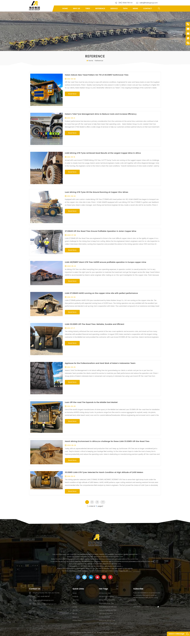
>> (103, 502)
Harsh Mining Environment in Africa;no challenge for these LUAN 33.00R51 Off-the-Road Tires (107, 441)
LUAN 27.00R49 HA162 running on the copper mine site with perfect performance (101, 293)
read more (72, 94)
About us (76, 600)
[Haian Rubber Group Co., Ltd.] (34, 5)
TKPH (125, 8)
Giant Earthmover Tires (106, 603)
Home (65, 8)
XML (119, 633)
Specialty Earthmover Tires (107, 610)
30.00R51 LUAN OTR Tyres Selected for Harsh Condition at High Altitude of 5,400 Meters (104, 472)
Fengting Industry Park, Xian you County (46, 593)
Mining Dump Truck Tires (107, 600)
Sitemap (113, 633)
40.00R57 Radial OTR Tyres (108, 624)
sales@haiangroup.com (149, 3)
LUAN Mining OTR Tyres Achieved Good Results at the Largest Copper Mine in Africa (103, 153)
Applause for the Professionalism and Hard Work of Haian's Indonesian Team (100, 363)
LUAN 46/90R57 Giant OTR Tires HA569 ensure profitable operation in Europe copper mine (105, 262)
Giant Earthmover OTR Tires (108, 607)
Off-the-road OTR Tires (106, 597)
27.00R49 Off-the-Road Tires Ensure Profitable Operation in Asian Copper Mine (100, 231)
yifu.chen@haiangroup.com (47, 604)
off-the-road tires (105, 593)
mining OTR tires (104, 617)
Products (75, 597)
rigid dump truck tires (106, 614)
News (135, 8)
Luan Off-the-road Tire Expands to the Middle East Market (91, 402)
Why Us (76, 8)
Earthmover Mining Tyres (107, 620)
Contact (147, 8)
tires (87, 8)
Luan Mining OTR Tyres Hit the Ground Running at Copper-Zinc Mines (96, 192)
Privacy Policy (77, 620)
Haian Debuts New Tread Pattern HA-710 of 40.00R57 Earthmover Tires (96, 75)
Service (114, 8)
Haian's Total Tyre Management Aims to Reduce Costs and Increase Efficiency (101, 114)
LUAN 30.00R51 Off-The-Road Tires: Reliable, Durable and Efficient (94, 324)
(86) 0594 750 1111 (125, 3)
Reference (100, 8)
